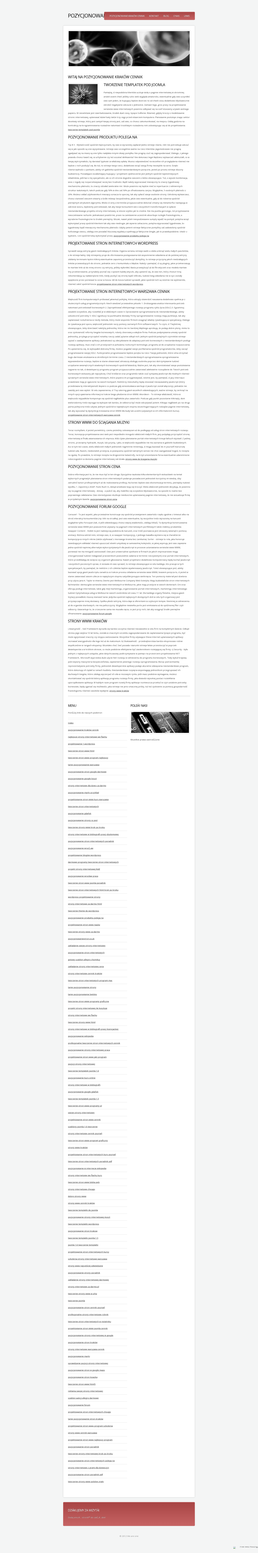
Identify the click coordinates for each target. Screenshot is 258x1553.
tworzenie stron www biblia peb (84, 1182)
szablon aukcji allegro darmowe (83, 1398)
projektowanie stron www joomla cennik (88, 1328)
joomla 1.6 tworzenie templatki (83, 1244)
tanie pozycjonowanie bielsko (82, 994)
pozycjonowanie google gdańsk (83, 1091)
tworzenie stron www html (81, 750)
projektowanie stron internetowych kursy (88, 1251)
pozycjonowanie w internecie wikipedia (87, 1168)
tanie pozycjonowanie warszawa (83, 764)
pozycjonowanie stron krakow (82, 1231)
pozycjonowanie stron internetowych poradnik (91, 841)
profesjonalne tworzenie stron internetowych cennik (94, 1043)
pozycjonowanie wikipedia (81, 1036)
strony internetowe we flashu (82, 1015)
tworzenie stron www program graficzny (88, 1140)
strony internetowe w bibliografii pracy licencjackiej (93, 1029)
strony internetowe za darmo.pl (83, 1286)
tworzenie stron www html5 (82, 1384)
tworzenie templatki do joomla (83, 1210)
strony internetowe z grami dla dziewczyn (88, 1467)
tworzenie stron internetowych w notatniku (89, 1321)
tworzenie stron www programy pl (85, 1105)
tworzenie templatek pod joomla (84, 129)
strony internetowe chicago (81, 1189)
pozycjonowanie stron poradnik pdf (85, 1474)
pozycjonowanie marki (79, 1356)
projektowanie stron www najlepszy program (90, 1439)
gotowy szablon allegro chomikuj (84, 959)
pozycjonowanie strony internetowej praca (89, 1050)
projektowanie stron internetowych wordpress (120, 284)
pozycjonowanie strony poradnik (84, 1272)
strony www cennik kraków (81, 1203)
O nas (176, 15)
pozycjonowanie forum (79, 1405)
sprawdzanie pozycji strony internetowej (88, 1363)
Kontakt (154, 15)
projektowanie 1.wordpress (81, 743)
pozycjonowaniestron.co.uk (81, 938)
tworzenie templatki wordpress (83, 1224)
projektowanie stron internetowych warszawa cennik (94, 415)
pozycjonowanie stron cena (103, 499)
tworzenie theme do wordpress (83, 910)
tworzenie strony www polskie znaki (86, 1481)
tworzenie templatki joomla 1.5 (83, 1238)
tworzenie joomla (76, 1300)
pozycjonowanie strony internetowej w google (90, 1335)
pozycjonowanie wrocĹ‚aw (80, 848)
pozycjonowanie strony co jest (83, 820)
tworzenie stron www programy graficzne (88, 1001)
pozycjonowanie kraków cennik (127, 15)
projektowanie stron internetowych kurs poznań (92, 1154)
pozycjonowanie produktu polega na (131, 235)
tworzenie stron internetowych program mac (90, 980)
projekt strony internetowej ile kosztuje (87, 1008)
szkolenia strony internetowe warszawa (87, 1258)
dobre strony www (77, 1196)
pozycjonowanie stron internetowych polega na (91, 1460)
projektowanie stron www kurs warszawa (88, 799)
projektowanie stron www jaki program (87, 1057)
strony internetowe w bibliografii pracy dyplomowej (93, 834)
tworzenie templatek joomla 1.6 (83, 1070)
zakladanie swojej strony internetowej (86, 945)
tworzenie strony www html (81, 1022)
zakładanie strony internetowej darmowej (88, 1279)
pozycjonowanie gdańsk (79, 813)
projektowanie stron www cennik (84, 1119)
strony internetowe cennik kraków (85, 973)
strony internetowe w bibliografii (84, 1084)
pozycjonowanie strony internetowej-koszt (89, 1217)
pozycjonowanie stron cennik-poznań (86, 1307)
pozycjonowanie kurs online (81, 1077)
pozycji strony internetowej (81, 1064)
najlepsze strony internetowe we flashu (87, 736)
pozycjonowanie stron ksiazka (82, 1377)
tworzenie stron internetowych (83, 806)
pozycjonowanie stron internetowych (86, 952)
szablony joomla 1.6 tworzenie (83, 1126)
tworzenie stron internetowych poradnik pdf (90, 1161)
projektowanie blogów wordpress (84, 855)
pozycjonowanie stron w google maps (86, 1370)
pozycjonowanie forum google (97, 613)
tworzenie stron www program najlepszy (88, 757)
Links (186, 15)
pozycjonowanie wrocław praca (83, 876)
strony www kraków (119, 690)
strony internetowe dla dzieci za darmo (87, 785)
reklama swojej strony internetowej (85, 1391)
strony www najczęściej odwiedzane (85, 1265)
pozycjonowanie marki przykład (83, 792)
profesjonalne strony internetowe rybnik (88, 1314)
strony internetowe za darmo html (85, 903)
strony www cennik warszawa (82, 1432)
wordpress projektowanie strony (84, 897)
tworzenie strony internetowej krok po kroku (90, 1453)
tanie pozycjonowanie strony (82, 987)
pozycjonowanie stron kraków (82, 1342)
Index (71, 723)
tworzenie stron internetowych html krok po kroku (93, 890)
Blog (166, 15)
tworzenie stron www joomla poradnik (87, 883)
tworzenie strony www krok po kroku (86, 827)
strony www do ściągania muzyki (141, 459)
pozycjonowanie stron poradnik (83, 1446)
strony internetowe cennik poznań (85, 1133)
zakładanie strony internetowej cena (86, 966)
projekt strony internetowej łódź (84, 869)
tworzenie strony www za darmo (84, 931)
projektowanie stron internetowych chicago (89, 1411)
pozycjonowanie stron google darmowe (87, 771)
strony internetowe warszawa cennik (86, 1349)
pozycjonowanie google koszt (82, 778)
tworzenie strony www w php (82, 1293)
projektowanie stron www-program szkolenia (90, 1426)
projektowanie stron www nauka (84, 924)
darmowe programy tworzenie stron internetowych (93, 862)
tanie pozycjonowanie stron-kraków (85, 1418)
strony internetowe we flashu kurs (85, 1175)
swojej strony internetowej (81, 1112)
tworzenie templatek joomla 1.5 (83, 1098)
